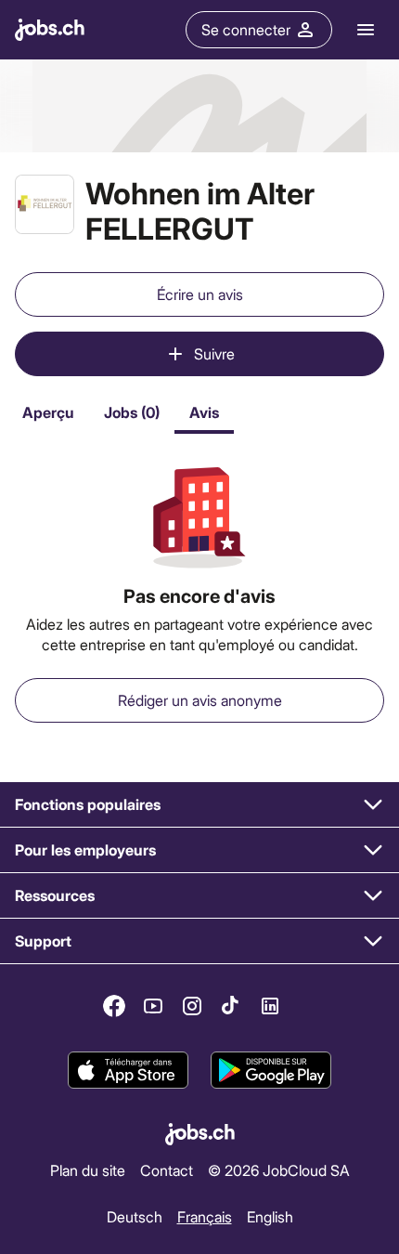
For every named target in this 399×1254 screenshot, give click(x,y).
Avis (204, 412)
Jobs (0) (132, 412)
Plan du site (87, 1170)
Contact (166, 1170)
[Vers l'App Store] (128, 1070)
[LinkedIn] (270, 1006)
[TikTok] (231, 1006)
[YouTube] (153, 1006)
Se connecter (245, 29)
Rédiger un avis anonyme (200, 700)
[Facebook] (114, 1006)
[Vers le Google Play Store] (271, 1070)
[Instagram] (192, 1006)
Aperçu (48, 412)
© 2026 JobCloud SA (279, 1170)
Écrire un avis (200, 294)
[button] (199, 805)
